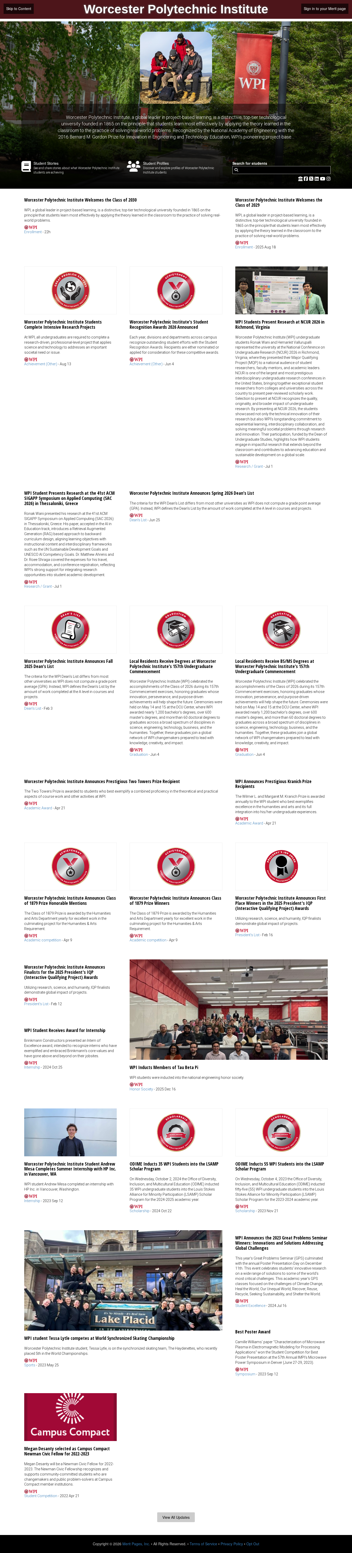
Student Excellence (250, 1306)
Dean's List (138, 520)
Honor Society (141, 1089)
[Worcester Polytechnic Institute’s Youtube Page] (323, 178)
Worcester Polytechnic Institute (176, 9)
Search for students (249, 163)
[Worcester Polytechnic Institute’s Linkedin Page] (317, 178)
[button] (123, 213)
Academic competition (42, 940)
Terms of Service (203, 1543)
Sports (29, 1365)
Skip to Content (18, 8)
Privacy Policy (232, 1543)
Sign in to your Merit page (325, 8)
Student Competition (40, 1496)
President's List (247, 935)
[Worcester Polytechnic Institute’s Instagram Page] (328, 178)
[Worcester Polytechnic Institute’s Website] (300, 178)
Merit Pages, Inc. (136, 1543)
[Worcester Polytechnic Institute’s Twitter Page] (312, 178)
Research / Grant (249, 466)
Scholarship (139, 1211)
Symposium (245, 1374)
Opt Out (252, 1543)
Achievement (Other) (40, 364)
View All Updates (176, 1517)
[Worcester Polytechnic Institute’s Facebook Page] (306, 178)
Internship (32, 1067)
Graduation (139, 754)
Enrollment (33, 232)
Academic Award (38, 808)
